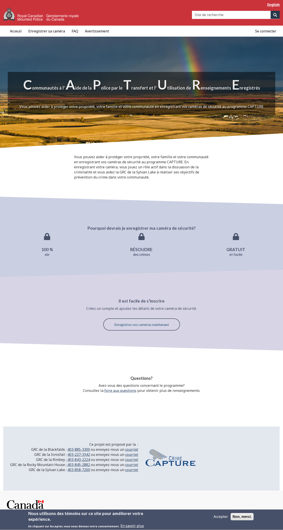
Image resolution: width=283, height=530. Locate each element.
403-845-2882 (78, 464)
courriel (131, 449)
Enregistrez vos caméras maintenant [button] (141, 324)
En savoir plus (132, 526)
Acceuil (16, 31)
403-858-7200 (78, 469)
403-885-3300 (78, 449)
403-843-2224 (78, 459)
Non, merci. (242, 517)
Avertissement (97, 31)
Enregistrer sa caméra (46, 31)
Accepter (221, 516)
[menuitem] (266, 31)
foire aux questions (120, 390)
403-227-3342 (78, 454)
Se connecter (265, 31)
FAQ (75, 31)
